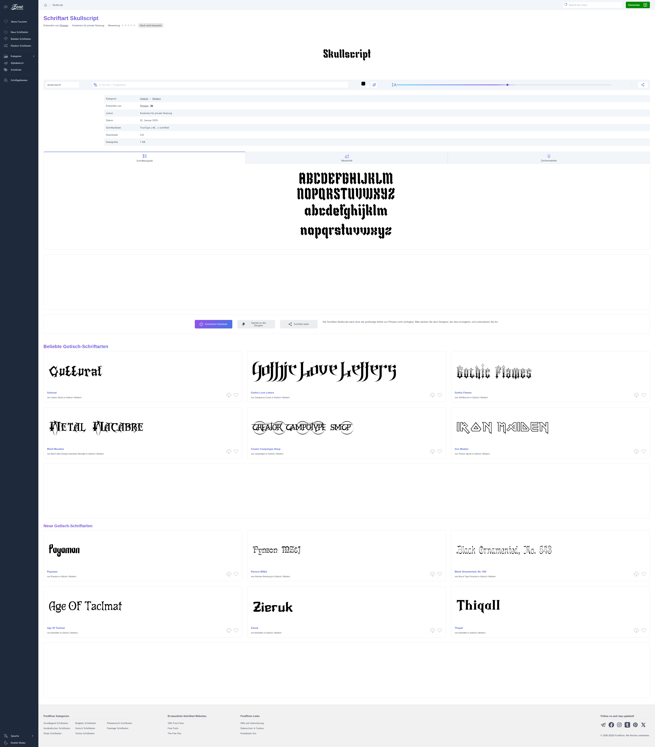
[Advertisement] (72, 119)
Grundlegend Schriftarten (55, 723)
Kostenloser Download (216, 324)
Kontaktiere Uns (248, 733)
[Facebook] (611, 727)
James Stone (57, 397)
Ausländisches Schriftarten (56, 728)
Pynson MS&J (259, 571)
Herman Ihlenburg (263, 576)
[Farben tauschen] (374, 85)
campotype (260, 454)
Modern (156, 98)
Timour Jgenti (465, 454)
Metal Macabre (55, 449)
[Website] (151, 105)
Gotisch (144, 98)
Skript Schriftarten (52, 733)
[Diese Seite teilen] (643, 85)
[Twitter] (643, 727)
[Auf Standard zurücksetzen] (631, 85)
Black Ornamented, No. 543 (470, 571)
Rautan (54, 576)
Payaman (52, 571)
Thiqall (459, 628)
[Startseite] (45, 5)
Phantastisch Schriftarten (119, 723)
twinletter (55, 633)
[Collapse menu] (5, 7)
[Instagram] (619, 727)
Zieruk (254, 628)
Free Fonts (173, 728)
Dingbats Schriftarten (85, 723)
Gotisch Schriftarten (85, 728)
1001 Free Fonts (176, 723)
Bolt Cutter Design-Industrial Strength (68, 454)
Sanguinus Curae (263, 397)
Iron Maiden (462, 449)
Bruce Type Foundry (468, 576)
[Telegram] (603, 727)
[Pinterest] (635, 727)
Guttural (52, 392)
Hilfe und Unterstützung (252, 723)
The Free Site (174, 733)
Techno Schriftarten (84, 733)
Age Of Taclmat (56, 628)
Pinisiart (64, 25)
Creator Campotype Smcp (266, 449)
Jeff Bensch (464, 397)
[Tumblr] (627, 727)
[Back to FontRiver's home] (15, 7)
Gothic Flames (463, 392)
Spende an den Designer (258, 324)
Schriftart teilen (301, 324)
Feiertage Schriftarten (117, 728)
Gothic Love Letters (262, 392)
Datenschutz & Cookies (252, 728)
